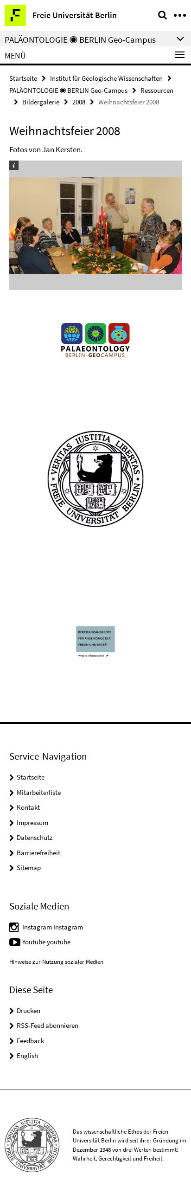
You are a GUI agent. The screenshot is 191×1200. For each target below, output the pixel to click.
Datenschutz (34, 837)
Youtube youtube (46, 941)
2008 (78, 101)
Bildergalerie (40, 101)
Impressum (32, 822)
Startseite (23, 78)
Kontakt (28, 807)
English (27, 1055)
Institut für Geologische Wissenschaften (106, 78)
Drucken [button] (28, 1010)
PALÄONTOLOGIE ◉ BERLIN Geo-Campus (68, 90)
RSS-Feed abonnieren (47, 1025)
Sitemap (29, 867)
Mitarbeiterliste (39, 792)
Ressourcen (156, 90)
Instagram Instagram (52, 927)
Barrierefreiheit (38, 852)
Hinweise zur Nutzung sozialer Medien (56, 962)
